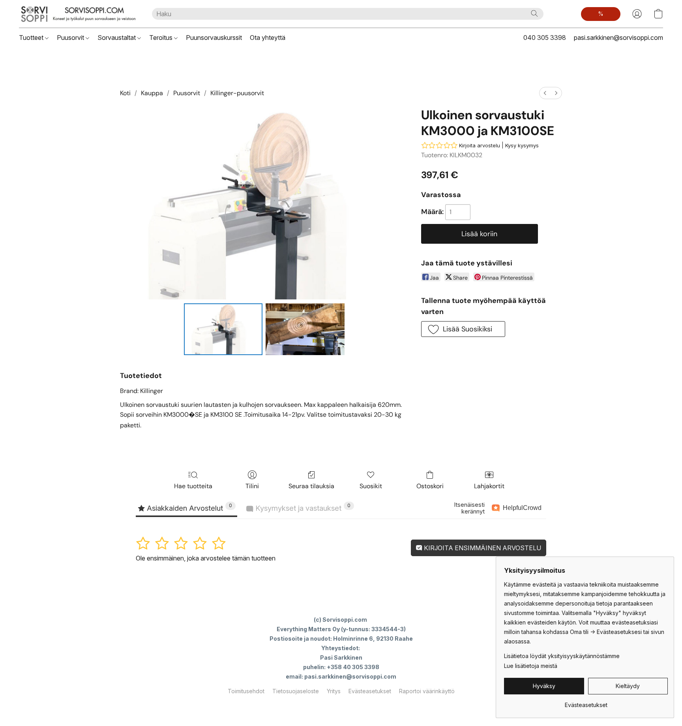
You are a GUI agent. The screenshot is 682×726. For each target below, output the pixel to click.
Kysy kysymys (522, 145)
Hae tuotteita (193, 486)
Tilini (252, 486)
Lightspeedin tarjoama (341, 705)
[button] (77, 14)
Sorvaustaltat (117, 37)
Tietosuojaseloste (295, 691)
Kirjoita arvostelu (479, 145)
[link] (586, 702)
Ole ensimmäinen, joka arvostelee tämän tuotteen (205, 558)
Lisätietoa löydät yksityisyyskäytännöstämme (562, 656)
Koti (125, 93)
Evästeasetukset (369, 691)
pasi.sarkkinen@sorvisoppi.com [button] (618, 37)
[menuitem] (545, 93)
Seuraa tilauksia (311, 486)
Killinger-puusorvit (237, 93)
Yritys (334, 691)
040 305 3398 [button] (544, 37)
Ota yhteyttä (267, 37)
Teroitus (161, 37)
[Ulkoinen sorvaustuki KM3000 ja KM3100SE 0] (223, 329)
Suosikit (371, 486)
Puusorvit (71, 37)
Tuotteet (32, 37)
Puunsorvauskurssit (214, 37)
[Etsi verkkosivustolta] (534, 13)
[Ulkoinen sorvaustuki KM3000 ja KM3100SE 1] (305, 329)
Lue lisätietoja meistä (530, 665)
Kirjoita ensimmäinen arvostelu (481, 548)
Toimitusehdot (246, 691)
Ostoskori (430, 486)
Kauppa (152, 93)
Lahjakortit (489, 486)
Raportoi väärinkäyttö (427, 691)
